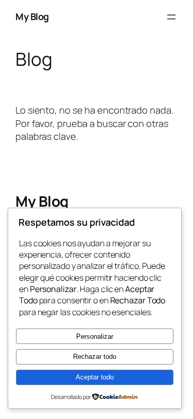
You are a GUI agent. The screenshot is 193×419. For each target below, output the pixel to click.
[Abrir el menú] (171, 17)
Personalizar (94, 336)
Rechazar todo (94, 356)
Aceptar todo (95, 377)
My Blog (32, 16)
